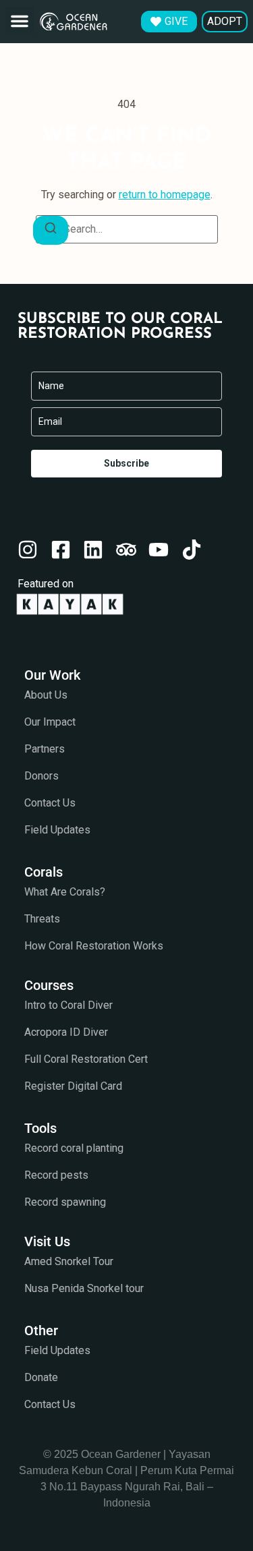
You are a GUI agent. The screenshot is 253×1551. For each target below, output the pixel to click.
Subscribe (126, 463)
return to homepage (164, 194)
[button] (19, 21)
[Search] (50, 230)
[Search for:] (127, 229)
